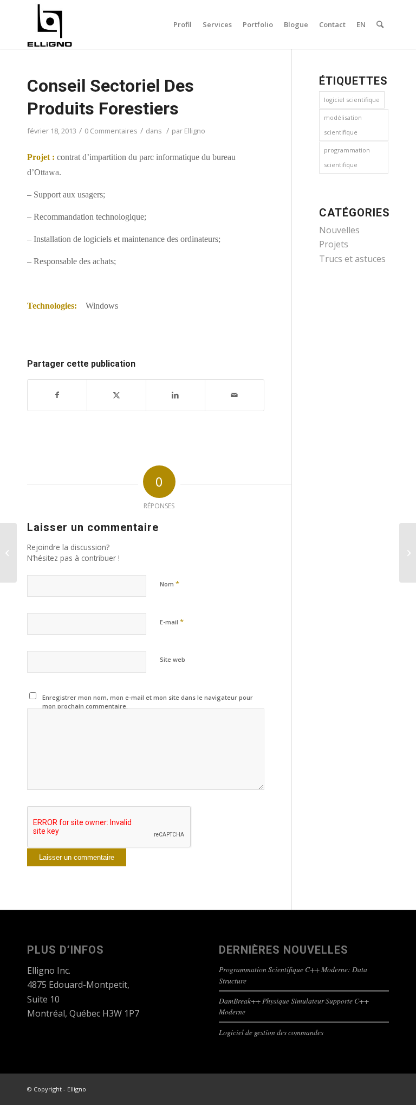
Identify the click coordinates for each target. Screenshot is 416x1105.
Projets (333, 244)
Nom (169, 584)
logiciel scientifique (352, 99)
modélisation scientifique (343, 124)
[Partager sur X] (116, 395)
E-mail (172, 622)
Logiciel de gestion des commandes (271, 1032)
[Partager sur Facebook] (57, 395)
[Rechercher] (380, 24)
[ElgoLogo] (50, 24)
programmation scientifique (347, 157)
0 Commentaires (111, 131)
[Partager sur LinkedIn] (175, 395)
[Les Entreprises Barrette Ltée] (8, 553)
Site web (172, 659)
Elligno (194, 131)
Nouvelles (339, 230)
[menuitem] (182, 24)
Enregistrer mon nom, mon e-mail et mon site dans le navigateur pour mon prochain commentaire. (147, 702)
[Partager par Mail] (234, 395)
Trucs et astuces (352, 259)
